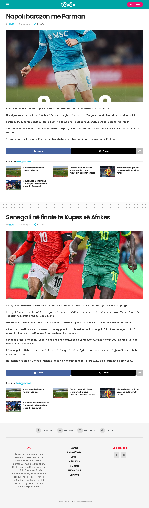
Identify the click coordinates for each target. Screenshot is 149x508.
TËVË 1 (72, 501)
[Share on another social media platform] (139, 151)
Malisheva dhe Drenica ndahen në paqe (33, 169)
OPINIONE (74, 474)
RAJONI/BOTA (74, 452)
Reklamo (135, 4)
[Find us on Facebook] (116, 455)
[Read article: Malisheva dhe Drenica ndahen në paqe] (13, 171)
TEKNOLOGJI (74, 470)
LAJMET (74, 447)
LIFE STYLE (74, 465)
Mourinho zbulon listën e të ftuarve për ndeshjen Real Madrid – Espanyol (36, 183)
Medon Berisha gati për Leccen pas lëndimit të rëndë (128, 170)
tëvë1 (11, 24)
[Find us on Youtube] (123, 455)
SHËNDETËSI (74, 461)
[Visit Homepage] (68, 4)
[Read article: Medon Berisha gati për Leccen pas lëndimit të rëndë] (107, 171)
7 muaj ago (24, 24)
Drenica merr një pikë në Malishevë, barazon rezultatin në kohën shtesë (82, 170)
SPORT (74, 456)
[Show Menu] (7, 4)
